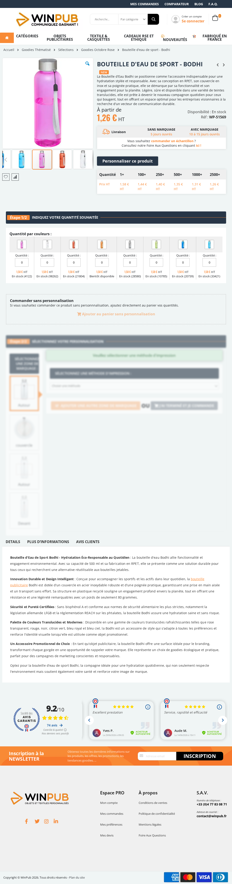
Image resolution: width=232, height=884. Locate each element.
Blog (198, 4)
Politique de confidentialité (157, 814)
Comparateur (176, 4)
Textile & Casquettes (98, 38)
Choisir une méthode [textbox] (66, 386)
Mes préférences (111, 824)
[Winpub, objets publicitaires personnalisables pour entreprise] (47, 19)
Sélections (66, 49)
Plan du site (77, 877)
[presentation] (13, 542)
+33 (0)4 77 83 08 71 (212, 804)
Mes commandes (144, 4)
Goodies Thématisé (36, 49)
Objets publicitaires (60, 38)
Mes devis (107, 835)
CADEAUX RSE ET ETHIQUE (139, 38)
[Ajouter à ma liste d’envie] (6, 177)
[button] (87, 67)
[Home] (7, 38)
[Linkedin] (58, 822)
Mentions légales (150, 824)
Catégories (27, 36)
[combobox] (134, 386)
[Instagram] (49, 822)
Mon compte (109, 803)
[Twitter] (39, 822)
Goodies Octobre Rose (98, 49)
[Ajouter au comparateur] (15, 177)
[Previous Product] (217, 64)
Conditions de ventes (153, 803)
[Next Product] (223, 64)
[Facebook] (30, 822)
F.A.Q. (213, 4)
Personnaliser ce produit (127, 161)
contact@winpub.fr (212, 816)
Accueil (8, 50)
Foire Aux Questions (152, 835)
